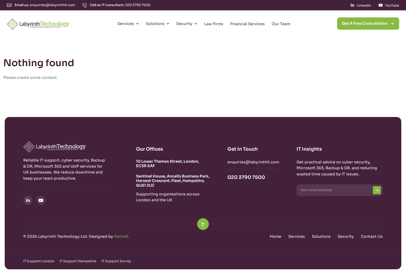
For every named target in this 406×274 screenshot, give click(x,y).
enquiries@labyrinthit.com (52, 5)
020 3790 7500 (137, 5)
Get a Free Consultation (364, 23)
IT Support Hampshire (77, 261)
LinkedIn (364, 5)
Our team (281, 23)
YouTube (392, 5)
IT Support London (38, 261)
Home (275, 236)
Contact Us (372, 236)
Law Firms (213, 23)
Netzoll (121, 236)
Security (184, 23)
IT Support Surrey (116, 261)
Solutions (155, 23)
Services (125, 23)
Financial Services (247, 23)
